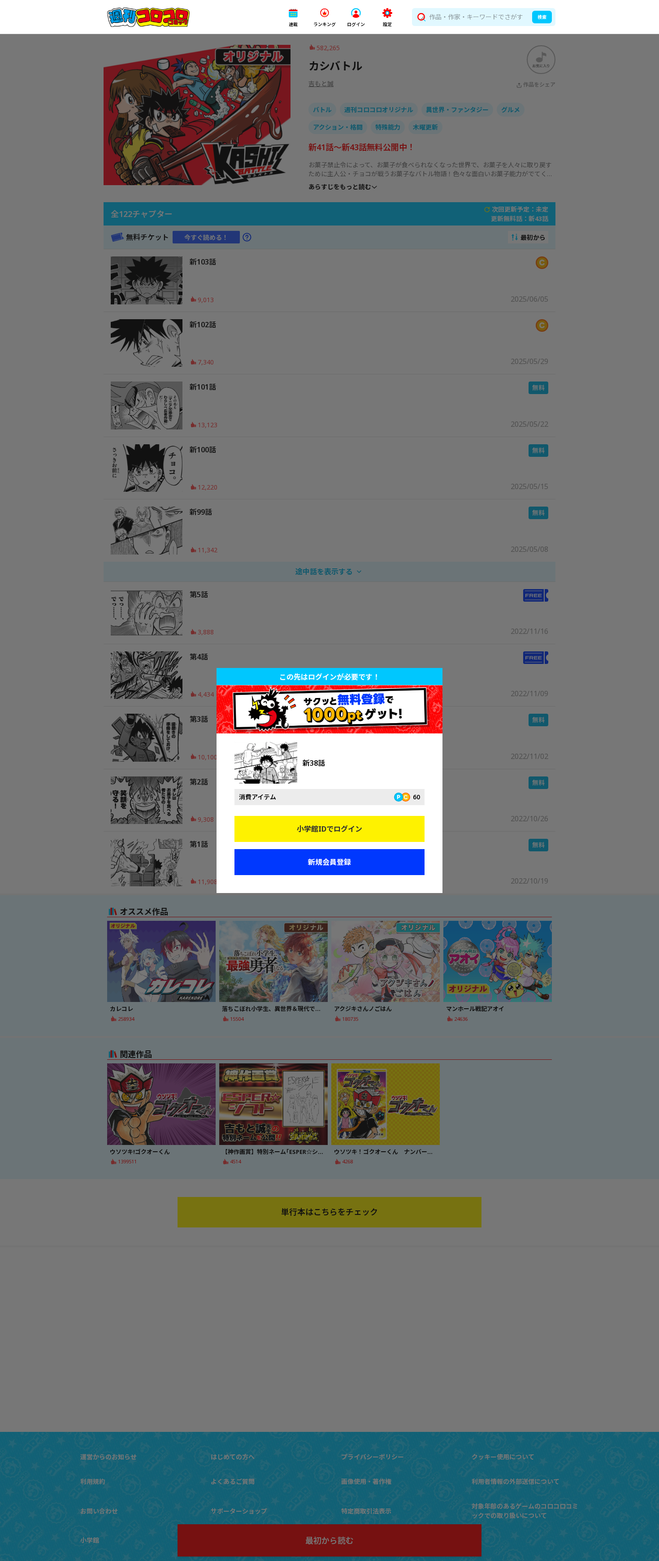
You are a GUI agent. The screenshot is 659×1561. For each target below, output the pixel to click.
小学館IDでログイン (329, 829)
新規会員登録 (329, 862)
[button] (293, 17)
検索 (542, 17)
